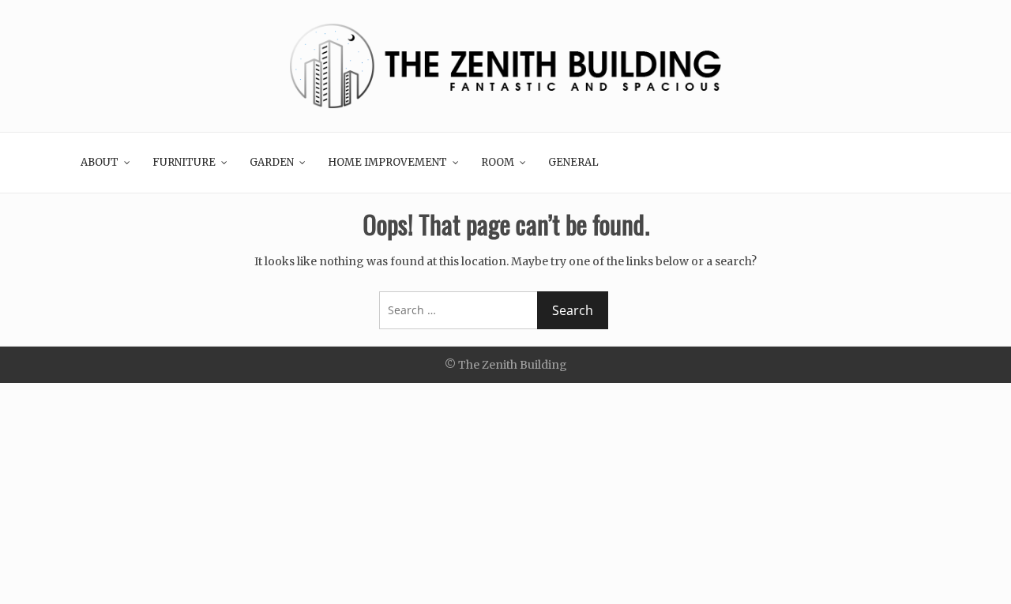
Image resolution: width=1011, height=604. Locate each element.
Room (497, 162)
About (99, 162)
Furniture (184, 162)
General (573, 162)
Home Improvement (387, 162)
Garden (272, 162)
